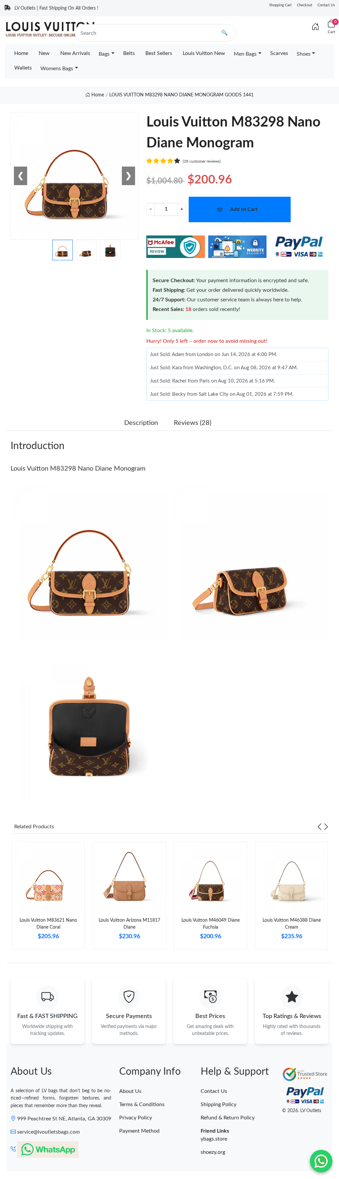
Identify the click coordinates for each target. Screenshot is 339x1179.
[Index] (315, 27)
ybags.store (214, 1139)
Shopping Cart (280, 5)
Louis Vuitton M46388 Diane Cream (292, 924)
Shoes (304, 54)
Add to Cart (244, 209)
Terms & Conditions (142, 1104)
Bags (104, 54)
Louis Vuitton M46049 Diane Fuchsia (210, 924)
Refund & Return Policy (228, 1117)
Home (21, 53)
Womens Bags (56, 68)
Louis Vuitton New (204, 53)
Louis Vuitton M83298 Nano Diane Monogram (78, 468)
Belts (129, 53)
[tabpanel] (48, 898)
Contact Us (326, 5)
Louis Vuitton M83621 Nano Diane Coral (48, 924)
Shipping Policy (218, 1104)
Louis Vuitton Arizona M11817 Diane (129, 924)
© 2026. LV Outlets (301, 1110)
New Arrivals (75, 53)
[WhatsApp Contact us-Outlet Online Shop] (321, 1161)
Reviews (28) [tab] (192, 423)
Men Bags (245, 54)
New (44, 53)
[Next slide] (326, 826)
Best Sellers (158, 53)
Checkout (304, 5)
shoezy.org (213, 1152)
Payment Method (139, 1131)
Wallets (23, 68)
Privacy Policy (135, 1117)
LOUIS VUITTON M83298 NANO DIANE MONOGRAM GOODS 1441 (181, 95)
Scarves (279, 53)
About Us (130, 1091)
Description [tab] (141, 423)
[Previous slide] (319, 826)
